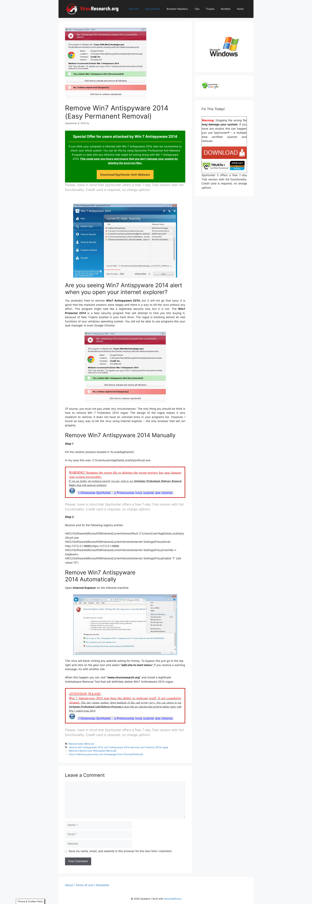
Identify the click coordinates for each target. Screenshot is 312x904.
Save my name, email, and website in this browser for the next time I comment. (120, 851)
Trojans (210, 8)
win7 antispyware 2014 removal (121, 747)
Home (240, 8)
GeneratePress (172, 898)
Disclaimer (102, 885)
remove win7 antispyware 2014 (86, 747)
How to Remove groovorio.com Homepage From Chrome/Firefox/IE (106, 754)
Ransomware (152, 8)
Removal (134, 8)
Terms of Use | (85, 885)
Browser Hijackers (177, 8)
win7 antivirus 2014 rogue (154, 747)
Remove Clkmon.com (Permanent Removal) (92, 750)
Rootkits (225, 8)
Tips (196, 8)
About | (70, 885)
